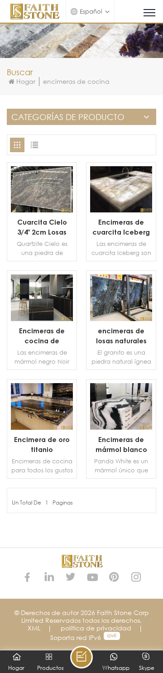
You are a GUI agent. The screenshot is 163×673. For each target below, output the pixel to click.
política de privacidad (96, 628)
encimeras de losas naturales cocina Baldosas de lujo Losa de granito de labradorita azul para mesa (121, 336)
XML (34, 628)
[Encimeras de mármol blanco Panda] (121, 427)
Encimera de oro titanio (42, 444)
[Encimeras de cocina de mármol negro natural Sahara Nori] (42, 318)
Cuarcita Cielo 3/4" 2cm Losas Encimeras (42, 227)
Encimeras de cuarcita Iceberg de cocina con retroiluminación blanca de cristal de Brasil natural (121, 227)
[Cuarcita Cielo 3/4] (42, 210)
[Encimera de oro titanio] (42, 427)
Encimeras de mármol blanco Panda (121, 444)
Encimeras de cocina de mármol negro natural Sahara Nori (42, 336)
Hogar (25, 81)
